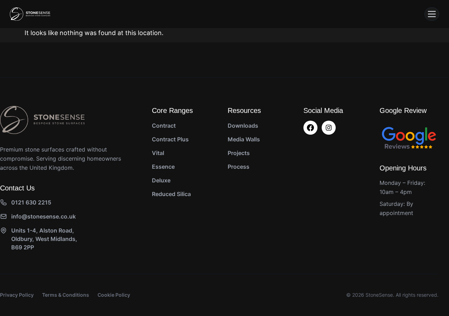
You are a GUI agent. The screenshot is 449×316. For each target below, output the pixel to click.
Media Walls (244, 139)
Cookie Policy (114, 295)
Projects (239, 152)
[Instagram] (329, 128)
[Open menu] (431, 14)
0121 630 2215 (31, 202)
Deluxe (161, 180)
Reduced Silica (171, 193)
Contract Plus (170, 139)
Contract (164, 125)
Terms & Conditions (65, 295)
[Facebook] (310, 128)
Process (238, 166)
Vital (158, 152)
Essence (163, 166)
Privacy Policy (17, 295)
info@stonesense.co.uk (43, 216)
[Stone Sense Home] (30, 14)
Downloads (243, 125)
